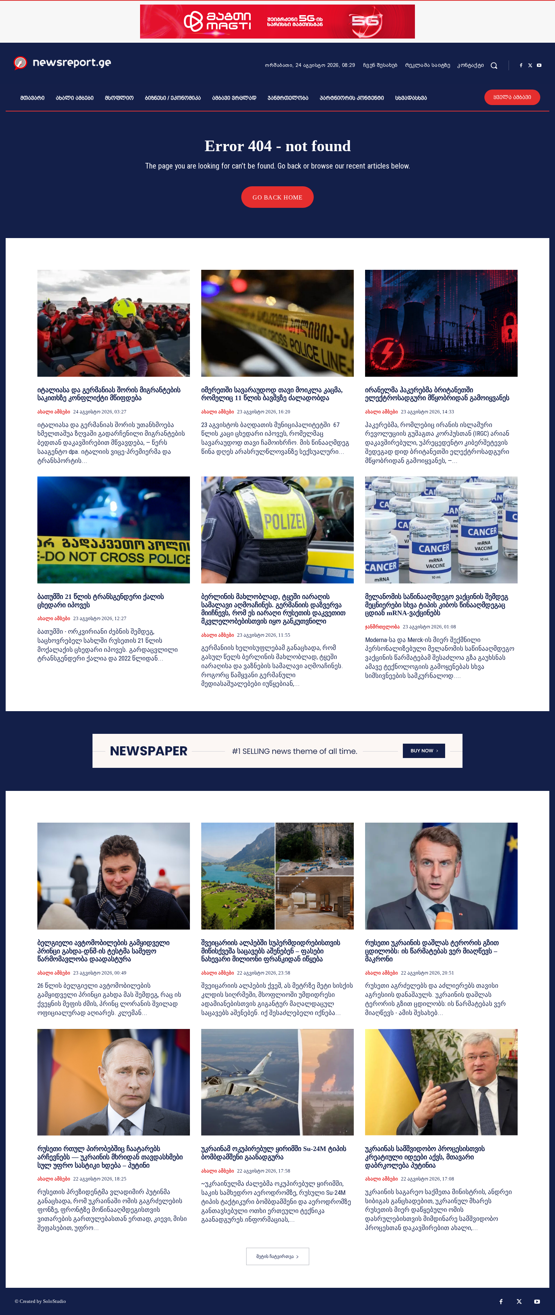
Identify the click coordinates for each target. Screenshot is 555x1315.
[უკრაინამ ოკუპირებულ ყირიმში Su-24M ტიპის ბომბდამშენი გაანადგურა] (277, 1082)
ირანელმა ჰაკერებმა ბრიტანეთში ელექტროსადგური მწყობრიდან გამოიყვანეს (437, 394)
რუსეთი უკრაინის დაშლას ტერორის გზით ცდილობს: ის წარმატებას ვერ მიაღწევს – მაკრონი (432, 951)
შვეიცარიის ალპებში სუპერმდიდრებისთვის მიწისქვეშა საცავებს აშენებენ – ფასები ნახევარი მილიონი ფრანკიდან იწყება (270, 951)
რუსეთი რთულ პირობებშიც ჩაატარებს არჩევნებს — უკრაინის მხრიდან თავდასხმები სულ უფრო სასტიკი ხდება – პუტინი (110, 1157)
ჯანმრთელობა (382, 627)
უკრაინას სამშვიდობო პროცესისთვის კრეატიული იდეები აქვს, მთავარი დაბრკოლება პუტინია (425, 1157)
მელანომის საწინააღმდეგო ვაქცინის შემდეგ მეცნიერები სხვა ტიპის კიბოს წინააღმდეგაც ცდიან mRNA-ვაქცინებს (436, 605)
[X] (530, 65)
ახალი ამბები (53, 412)
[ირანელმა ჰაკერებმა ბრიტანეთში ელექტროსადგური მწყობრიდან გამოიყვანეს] (441, 323)
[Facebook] (521, 65)
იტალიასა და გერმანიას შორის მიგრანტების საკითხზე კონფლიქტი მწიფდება (108, 394)
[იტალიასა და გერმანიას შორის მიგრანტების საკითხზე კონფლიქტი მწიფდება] (113, 323)
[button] (494, 65)
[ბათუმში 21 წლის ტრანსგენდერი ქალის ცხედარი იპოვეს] (113, 529)
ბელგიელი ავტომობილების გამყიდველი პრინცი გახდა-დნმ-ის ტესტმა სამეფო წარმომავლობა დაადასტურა (103, 951)
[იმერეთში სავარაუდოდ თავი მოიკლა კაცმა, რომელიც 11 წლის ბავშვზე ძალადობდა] (277, 323)
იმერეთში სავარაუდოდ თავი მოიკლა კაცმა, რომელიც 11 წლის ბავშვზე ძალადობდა (272, 394)
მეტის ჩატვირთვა (275, 1256)
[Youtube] (539, 65)
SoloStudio (54, 1301)
